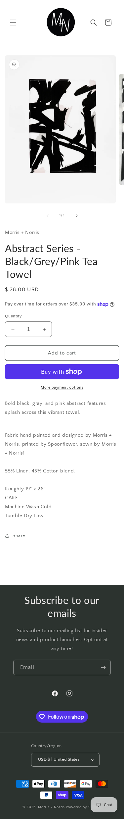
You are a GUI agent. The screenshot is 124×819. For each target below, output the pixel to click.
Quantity (13, 316)
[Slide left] (47, 215)
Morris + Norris (51, 807)
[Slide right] (76, 215)
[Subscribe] (103, 667)
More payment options (62, 387)
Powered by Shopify (84, 807)
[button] (13, 22)
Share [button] (19, 535)
